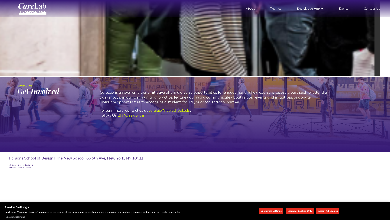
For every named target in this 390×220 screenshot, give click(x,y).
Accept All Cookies (328, 210)
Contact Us (372, 8)
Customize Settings (271, 210)
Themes (276, 8)
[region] (195, 211)
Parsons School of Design (20, 167)
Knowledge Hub (308, 8)
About (250, 8)
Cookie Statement (15, 217)
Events (343, 8)
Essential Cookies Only (299, 210)
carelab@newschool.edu (169, 110)
